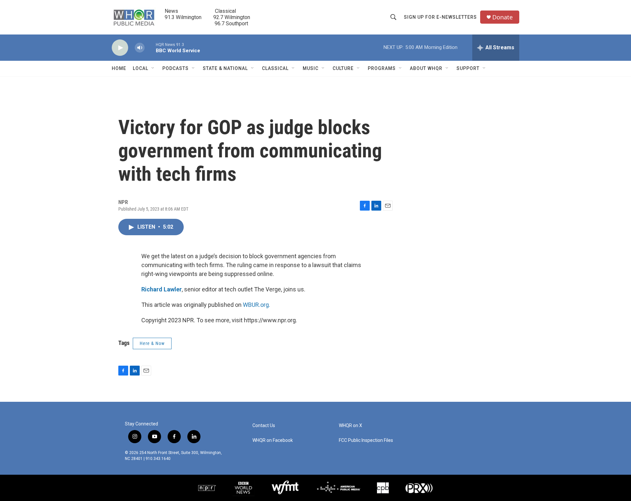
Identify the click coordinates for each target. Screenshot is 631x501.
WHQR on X (350, 425)
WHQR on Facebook (272, 440)
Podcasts (175, 68)
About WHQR (426, 68)
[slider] (150, 47)
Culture (343, 68)
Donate (502, 17)
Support (467, 68)
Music (310, 68)
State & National (225, 68)
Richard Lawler (161, 289)
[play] (120, 48)
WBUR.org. (256, 304)
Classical (275, 68)
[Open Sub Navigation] (153, 68)
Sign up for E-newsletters (440, 17)
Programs (382, 68)
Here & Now (152, 343)
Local (140, 68)
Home (119, 68)
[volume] (139, 47)
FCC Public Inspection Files (366, 440)
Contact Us (263, 425)
